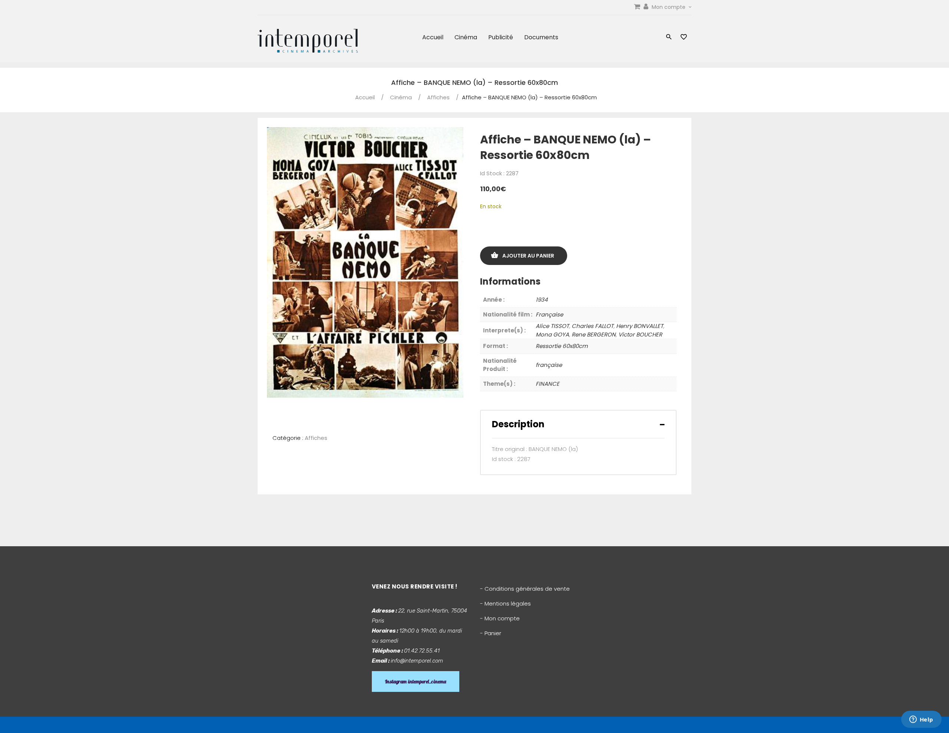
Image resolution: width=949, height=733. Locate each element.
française (549, 365)
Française (549, 314)
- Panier (490, 633)
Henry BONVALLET (639, 326)
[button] (669, 38)
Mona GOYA (552, 334)
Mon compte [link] (669, 7)
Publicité (500, 37)
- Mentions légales (505, 603)
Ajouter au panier (528, 255)
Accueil (432, 37)
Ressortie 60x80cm (562, 346)
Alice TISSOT (552, 326)
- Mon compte (500, 618)
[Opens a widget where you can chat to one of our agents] (921, 720)
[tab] (578, 424)
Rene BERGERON (594, 334)
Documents (541, 37)
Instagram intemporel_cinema (415, 681)
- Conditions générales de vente (525, 589)
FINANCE (547, 384)
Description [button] (518, 424)
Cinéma (465, 37)
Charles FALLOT (593, 326)
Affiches (438, 97)
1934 (542, 300)
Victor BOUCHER (640, 334)
